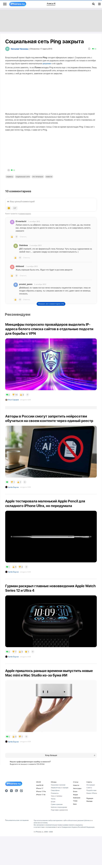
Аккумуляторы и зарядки (59, 787)
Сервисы (9, 176)
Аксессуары (77, 788)
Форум (75, 794)
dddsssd (20, 266)
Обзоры (53, 782)
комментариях (25, 213)
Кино (75, 804)
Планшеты (55, 793)
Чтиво (75, 801)
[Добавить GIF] (15, 208)
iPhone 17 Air (40, 794)
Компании (76, 798)
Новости (49, 176)
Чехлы (53, 799)
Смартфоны (55, 790)
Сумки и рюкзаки (57, 804)
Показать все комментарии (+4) (51, 304)
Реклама (89, 801)
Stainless (23, 245)
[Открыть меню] (5, 4)
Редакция (89, 798)
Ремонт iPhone (91, 793)
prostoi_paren (25, 284)
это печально (37, 176)
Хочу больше (51, 755)
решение (47, 63)
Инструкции (90, 785)
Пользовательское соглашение (17, 820)
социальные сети (23, 176)
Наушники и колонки (58, 785)
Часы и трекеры (56, 796)
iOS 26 (38, 782)
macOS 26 (39, 785)
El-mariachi (21, 221)
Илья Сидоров (13, 399)
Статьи (75, 782)
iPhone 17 (39, 788)
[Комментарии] (7, 482)
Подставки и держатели (59, 810)
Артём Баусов (13, 487)
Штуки (53, 801)
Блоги (75, 791)
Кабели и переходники (59, 807)
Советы (89, 782)
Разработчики (91, 790)
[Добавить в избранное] (89, 49)
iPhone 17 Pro (41, 791)
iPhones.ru (39, 831)
